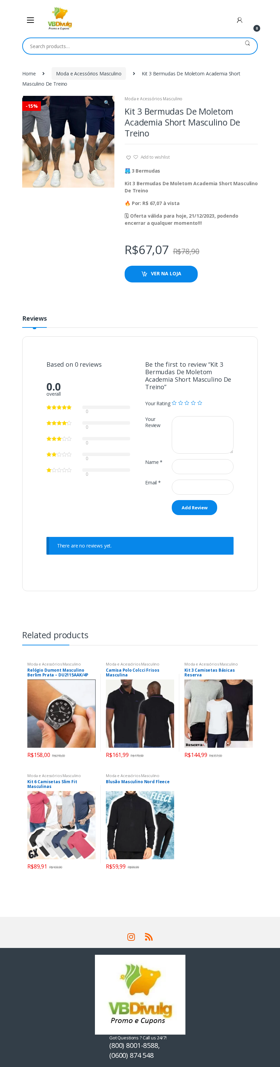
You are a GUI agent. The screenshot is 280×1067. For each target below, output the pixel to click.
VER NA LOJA (166, 273)
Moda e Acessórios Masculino (88, 73)
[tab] (34, 321)
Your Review (152, 422)
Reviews (34, 318)
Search (247, 46)
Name (154, 462)
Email (153, 483)
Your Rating (157, 403)
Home (29, 73)
